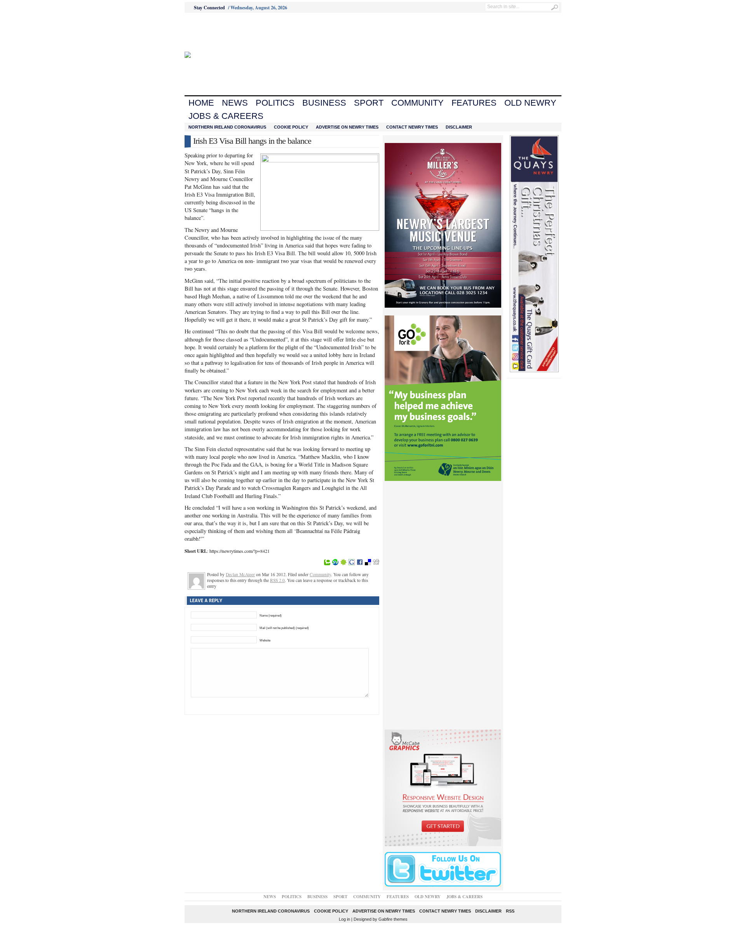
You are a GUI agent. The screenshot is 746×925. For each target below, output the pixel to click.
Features (474, 103)
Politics (275, 103)
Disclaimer (459, 127)
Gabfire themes (393, 919)
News (235, 103)
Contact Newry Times (412, 127)
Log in (344, 919)
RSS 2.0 (277, 580)
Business (324, 103)
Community (417, 103)
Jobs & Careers (225, 116)
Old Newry (530, 103)
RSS (510, 911)
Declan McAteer (240, 574)
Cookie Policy (291, 127)
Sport (368, 103)
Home (201, 103)
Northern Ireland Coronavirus (227, 127)
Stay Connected (209, 7)
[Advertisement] (228, 32)
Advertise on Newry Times (347, 127)
